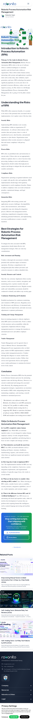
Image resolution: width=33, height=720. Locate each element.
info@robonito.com (9, 664)
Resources (16, 690)
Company (16, 685)
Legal (16, 699)
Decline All (24, 717)
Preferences (5, 717)
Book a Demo (13, 537)
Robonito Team (10, 15)
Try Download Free (14, 532)
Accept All (14, 717)
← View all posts (16, 547)
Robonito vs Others (16, 694)
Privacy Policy (9, 713)
